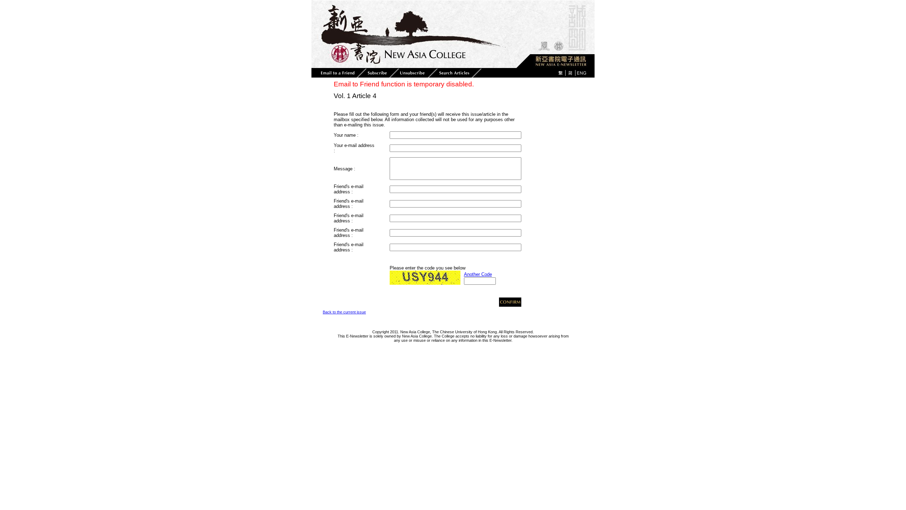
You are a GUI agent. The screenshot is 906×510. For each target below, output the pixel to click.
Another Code (478, 274)
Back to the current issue (344, 312)
